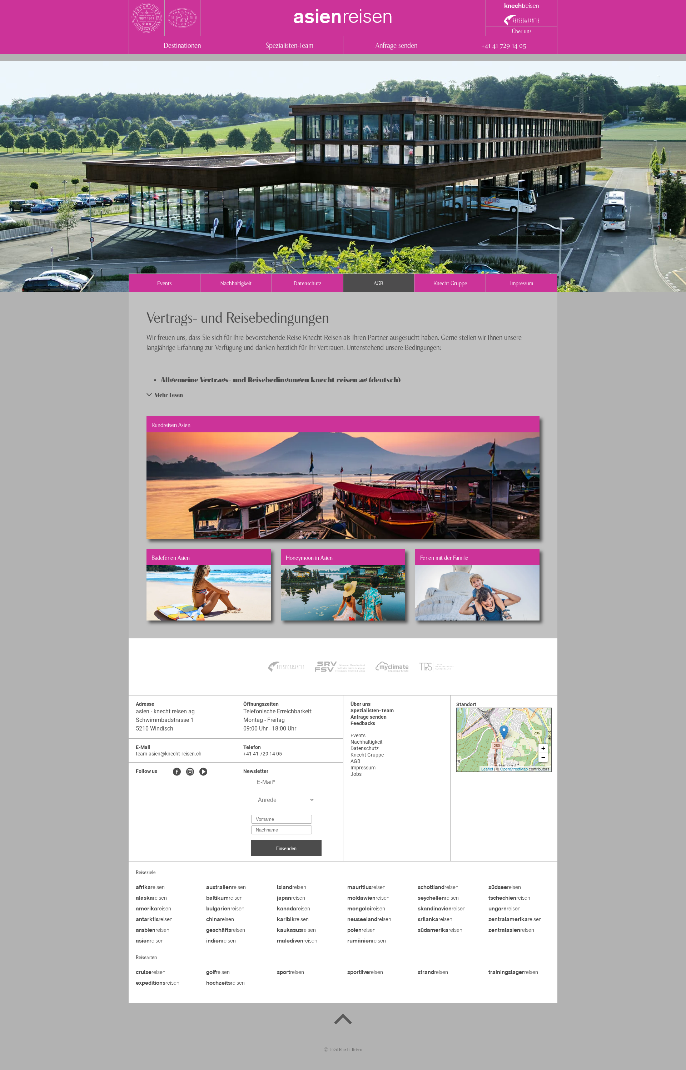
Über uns (521, 31)
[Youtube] (203, 772)
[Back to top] (343, 1020)
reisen (343, 18)
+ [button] (543, 748)
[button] (343, 394)
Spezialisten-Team (289, 45)
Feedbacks (363, 723)
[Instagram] (190, 772)
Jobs (356, 774)
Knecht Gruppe (450, 283)
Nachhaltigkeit (236, 283)
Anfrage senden (396, 45)
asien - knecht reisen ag (165, 711)
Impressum (521, 283)
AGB (378, 283)
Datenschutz (307, 283)
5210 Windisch (154, 728)
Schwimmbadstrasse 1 (165, 720)
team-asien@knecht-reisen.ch (169, 754)
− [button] (543, 757)
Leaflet (487, 769)
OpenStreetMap (514, 769)
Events (164, 283)
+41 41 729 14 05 (503, 45)
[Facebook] (177, 772)
